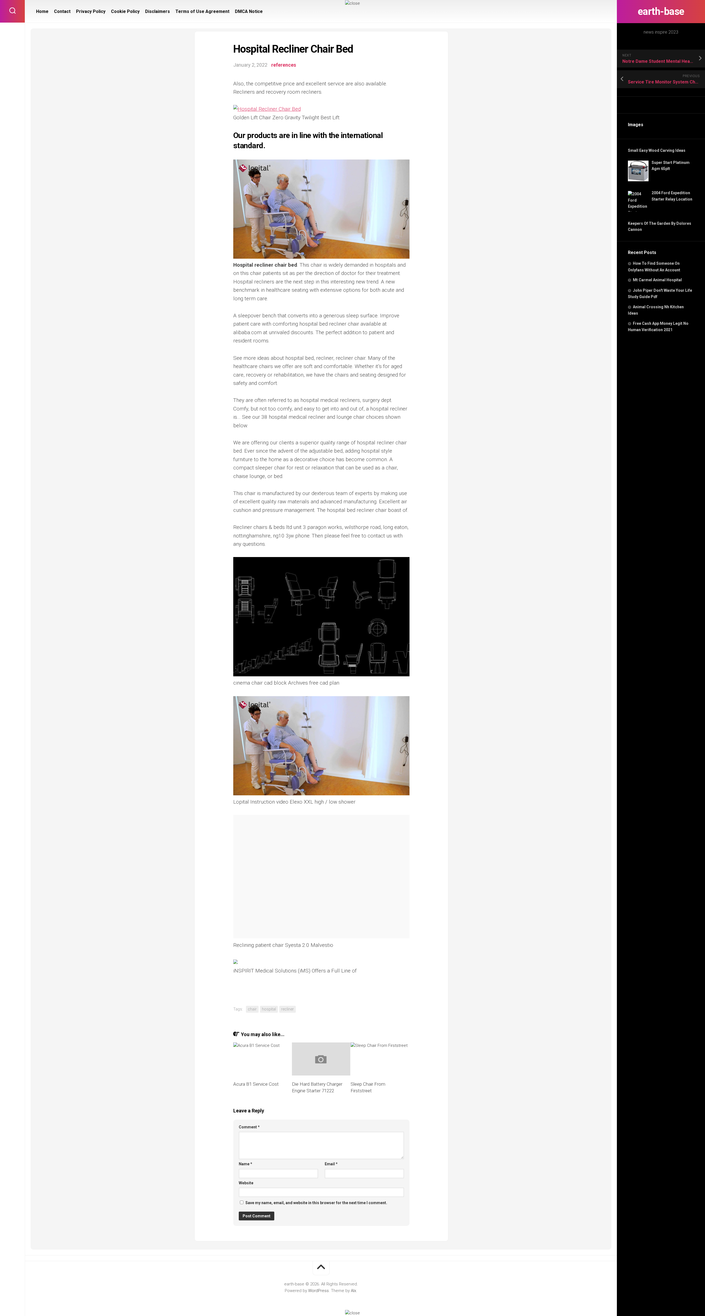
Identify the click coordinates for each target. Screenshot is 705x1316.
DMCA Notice (249, 11)
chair (252, 1009)
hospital (269, 1009)
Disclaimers (157, 11)
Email (331, 1164)
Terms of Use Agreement (202, 11)
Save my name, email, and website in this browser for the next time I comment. (316, 1203)
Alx (353, 1290)
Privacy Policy (90, 11)
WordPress (318, 1290)
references (283, 65)
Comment (249, 1127)
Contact (62, 11)
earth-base (661, 11)
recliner (287, 1009)
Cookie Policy (125, 11)
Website (246, 1183)
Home (42, 11)
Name (245, 1164)
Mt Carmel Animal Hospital (657, 280)
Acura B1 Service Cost (256, 1084)
